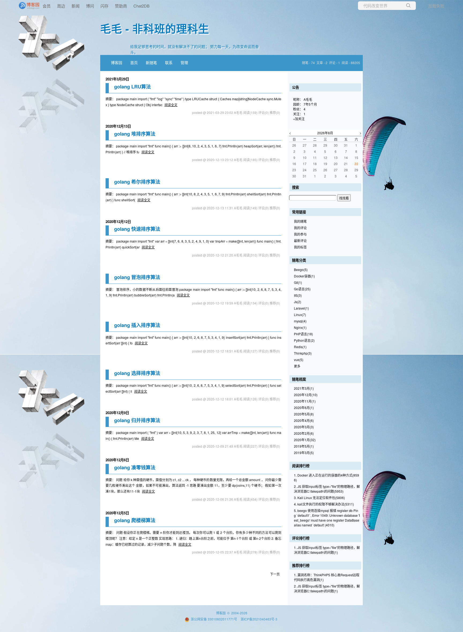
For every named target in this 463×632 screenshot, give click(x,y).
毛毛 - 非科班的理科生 (154, 28)
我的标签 (300, 247)
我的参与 (300, 234)
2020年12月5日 (117, 512)
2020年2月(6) (304, 433)
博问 (90, 6)
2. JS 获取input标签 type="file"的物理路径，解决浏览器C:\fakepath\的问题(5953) (327, 488)
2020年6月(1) (304, 407)
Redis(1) (300, 346)
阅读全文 (171, 104)
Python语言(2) (304, 340)
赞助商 (121, 6)
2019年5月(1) (304, 446)
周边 (61, 6)
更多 (297, 366)
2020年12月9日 (117, 412)
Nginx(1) (300, 327)
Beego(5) (301, 269)
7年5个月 (310, 104)
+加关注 (299, 118)
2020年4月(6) (304, 420)
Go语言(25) (302, 289)
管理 (184, 62)
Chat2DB (141, 6)
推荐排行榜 (300, 565)
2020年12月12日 (118, 221)
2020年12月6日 (117, 459)
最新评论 (300, 240)
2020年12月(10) (306, 394)
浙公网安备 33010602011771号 (214, 619)
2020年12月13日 (118, 126)
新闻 (76, 6)
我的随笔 (300, 221)
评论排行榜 (300, 538)
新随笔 (151, 62)
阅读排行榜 (300, 465)
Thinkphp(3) (303, 353)
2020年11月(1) (305, 401)
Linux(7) (300, 314)
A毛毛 (308, 99)
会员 (47, 6)
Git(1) (298, 282)
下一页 (275, 574)
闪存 (104, 6)
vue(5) (298, 359)
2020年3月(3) (304, 427)
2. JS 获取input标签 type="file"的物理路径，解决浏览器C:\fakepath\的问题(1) (327, 588)
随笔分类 (299, 260)
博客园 (116, 62)
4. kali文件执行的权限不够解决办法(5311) (324, 504)
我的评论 (300, 227)
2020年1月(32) (305, 439)
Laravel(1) (301, 308)
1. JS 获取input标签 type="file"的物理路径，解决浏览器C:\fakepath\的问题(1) (327, 550)
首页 (134, 62)
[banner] (21, 5)
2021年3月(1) (304, 388)
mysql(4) (300, 321)
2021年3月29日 (117, 78)
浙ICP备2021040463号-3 (259, 619)
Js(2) (297, 301)
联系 (169, 62)
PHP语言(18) (303, 334)
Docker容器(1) (304, 276)
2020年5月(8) (304, 414)
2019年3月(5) (304, 452)
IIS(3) (298, 295)
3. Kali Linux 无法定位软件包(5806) (319, 497)
